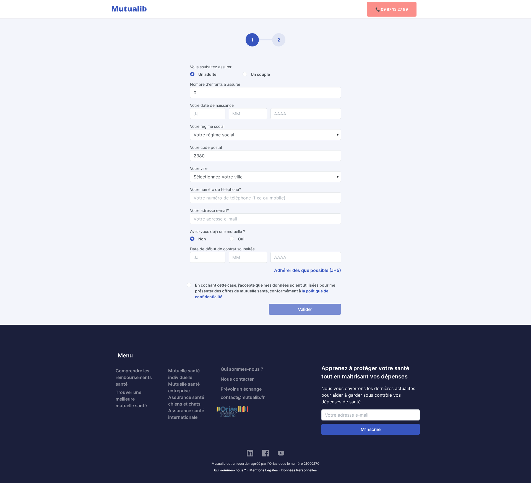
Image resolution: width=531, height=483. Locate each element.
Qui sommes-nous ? (242, 369)
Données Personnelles (299, 470)
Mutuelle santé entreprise (184, 387)
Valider (305, 309)
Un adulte (207, 74)
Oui (241, 239)
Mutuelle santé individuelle (184, 374)
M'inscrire (371, 429)
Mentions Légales (263, 470)
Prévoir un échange (241, 389)
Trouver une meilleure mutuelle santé (131, 398)
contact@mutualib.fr (243, 397)
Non (202, 239)
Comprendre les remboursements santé (134, 377)
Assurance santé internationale (186, 414)
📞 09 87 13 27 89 (391, 9)
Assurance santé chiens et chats (186, 400)
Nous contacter (237, 379)
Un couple (260, 74)
